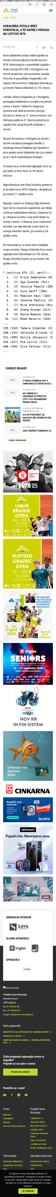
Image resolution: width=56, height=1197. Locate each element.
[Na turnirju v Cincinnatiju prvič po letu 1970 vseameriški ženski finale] (12, 396)
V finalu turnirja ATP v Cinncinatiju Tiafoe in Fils (37, 382)
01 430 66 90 (13, 1006)
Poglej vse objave (17, 440)
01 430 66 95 (13, 1010)
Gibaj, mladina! (38, 1140)
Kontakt (7, 1115)
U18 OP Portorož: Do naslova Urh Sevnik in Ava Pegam (37, 417)
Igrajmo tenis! (37, 1122)
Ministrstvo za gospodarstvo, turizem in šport (26, 1032)
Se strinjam (28, 1191)
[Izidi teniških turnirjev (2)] (12, 430)
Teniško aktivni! (38, 1144)
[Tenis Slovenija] (10, 10)
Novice (13, 18)
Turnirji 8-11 (36, 1118)
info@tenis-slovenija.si (21, 1014)
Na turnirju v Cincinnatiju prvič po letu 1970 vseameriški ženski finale (35, 398)
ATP (32, 1169)
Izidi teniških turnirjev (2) (37, 430)
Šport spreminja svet (41, 1148)
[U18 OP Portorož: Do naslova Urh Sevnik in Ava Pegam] (12, 415)
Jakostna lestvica (12, 1165)
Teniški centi (37, 1130)
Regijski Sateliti (38, 1126)
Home (5, 18)
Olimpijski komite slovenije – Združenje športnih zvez (26, 1041)
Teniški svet (36, 1165)
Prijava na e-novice (20, 1072)
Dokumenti (8, 1118)
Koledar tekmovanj (13, 1161)
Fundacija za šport (12, 1036)
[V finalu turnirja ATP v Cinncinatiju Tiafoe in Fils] (12, 380)
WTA (5, 1169)
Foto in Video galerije (14, 1126)
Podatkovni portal (39, 1161)
